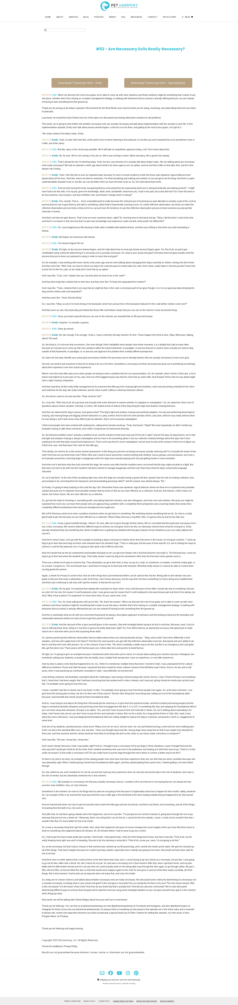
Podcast (99, 17)
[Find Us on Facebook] (110, 973)
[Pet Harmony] (119, 6)
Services (73, 17)
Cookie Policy (104, 1001)
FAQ (123, 17)
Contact (152, 17)
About (59, 17)
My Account (169, 17)
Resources (136, 17)
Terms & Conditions (52, 946)
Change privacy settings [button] (123, 1001)
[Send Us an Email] (102, 973)
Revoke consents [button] (167, 1001)
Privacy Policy (70, 946)
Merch (112, 17)
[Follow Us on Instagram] (128, 973)
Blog (86, 17)
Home (48, 17)
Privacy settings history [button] (146, 1001)
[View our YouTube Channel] (119, 973)
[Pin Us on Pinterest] (136, 973)
